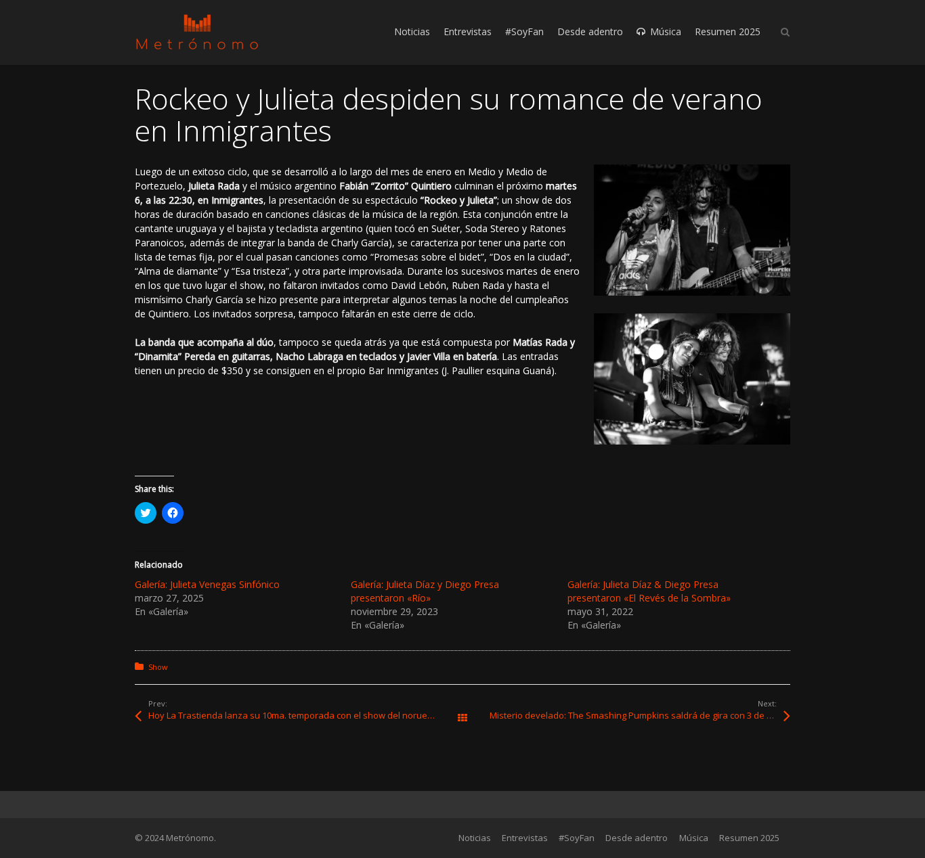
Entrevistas (525, 838)
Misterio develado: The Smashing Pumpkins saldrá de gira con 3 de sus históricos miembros (640, 715)
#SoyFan (577, 838)
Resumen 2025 (749, 838)
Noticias (474, 838)
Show (158, 667)
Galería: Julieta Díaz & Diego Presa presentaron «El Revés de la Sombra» (649, 591)
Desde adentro (636, 838)
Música (693, 838)
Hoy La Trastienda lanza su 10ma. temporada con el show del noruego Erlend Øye (305, 715)
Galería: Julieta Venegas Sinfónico (207, 584)
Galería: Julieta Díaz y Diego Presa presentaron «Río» (425, 591)
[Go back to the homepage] (197, 32)
